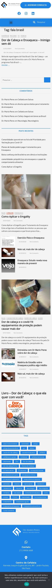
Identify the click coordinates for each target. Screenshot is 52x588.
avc (24, 448)
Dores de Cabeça (30, 318)
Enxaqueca (17, 52)
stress (5, 497)
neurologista (43, 488)
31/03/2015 (22, 253)
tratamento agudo (22, 502)
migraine (19, 488)
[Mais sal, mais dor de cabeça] (8, 252)
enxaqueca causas (37, 470)
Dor (17, 461)
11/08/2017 (22, 357)
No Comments (20, 49)
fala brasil (25, 52)
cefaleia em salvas (9, 457)
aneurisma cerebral (10, 444)
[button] (11, 22)
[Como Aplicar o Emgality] (26, 191)
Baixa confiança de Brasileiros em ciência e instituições (24, 154)
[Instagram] (26, 13)
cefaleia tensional (38, 457)
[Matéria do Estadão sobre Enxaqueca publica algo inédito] (8, 364)
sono (46, 493)
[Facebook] (19, 13)
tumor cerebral (8, 510)
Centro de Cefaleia (26, 562)
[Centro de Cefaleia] (26, 557)
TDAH (15, 497)
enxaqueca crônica (28, 475)
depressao (7, 461)
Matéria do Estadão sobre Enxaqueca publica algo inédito (32, 364)
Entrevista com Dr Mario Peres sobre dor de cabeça (32, 351)
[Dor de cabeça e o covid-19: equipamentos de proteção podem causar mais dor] (26, 297)
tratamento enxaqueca (11, 506)
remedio (6, 493)
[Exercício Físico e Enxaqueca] (8, 241)
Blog (3, 213)
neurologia (30, 488)
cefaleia (42, 452)
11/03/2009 (7, 49)
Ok (26, 584)
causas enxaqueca (28, 452)
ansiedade (25, 444)
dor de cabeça (8, 52)
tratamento (7, 502)
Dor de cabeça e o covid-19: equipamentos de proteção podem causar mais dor (22, 325)
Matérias (5, 36)
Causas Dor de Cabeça (14, 318)
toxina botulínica (40, 497)
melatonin (40, 484)
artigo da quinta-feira (10, 448)
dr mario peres (8, 470)
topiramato (26, 497)
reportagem (33, 52)
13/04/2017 (22, 369)
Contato (26, 547)
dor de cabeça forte (10, 466)
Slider (40, 318)
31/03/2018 (22, 242)
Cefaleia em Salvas (25, 99)
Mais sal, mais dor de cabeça (31, 249)
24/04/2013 (22, 267)
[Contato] (26, 542)
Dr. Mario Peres (8, 99)
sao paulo (17, 493)
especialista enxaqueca (32, 479)
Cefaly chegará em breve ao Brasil (32, 116)
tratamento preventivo (32, 506)
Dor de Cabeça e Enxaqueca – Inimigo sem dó (26, 41)
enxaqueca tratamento (11, 479)
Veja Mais (8, 65)
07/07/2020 (6, 333)
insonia (16, 484)
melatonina (7, 488)
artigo (35, 444)
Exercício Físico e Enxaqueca (31, 237)
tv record (41, 52)
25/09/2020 (6, 220)
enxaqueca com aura (10, 475)
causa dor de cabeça (10, 452)
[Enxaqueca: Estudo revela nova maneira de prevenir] (8, 265)
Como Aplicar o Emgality (12, 167)
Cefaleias (10, 213)
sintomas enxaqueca (32, 493)
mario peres (28, 484)
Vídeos (23, 36)
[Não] (49, 580)
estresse (6, 484)
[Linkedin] (33, 13)
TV (19, 36)
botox (32, 448)
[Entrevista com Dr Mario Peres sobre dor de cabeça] (8, 354)
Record (13, 36)
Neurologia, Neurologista (28, 121)
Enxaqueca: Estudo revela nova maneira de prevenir (32, 262)
